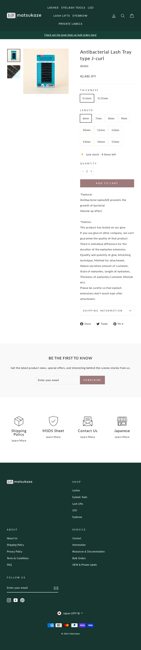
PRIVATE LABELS (71, 23)
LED (91, 7)
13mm (87, 141)
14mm (101, 141)
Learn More (19, 440)
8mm (111, 118)
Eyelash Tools (79, 497)
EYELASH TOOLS (73, 7)
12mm (115, 130)
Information (79, 545)
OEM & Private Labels (84, 564)
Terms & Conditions (18, 558)
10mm (87, 130)
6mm (86, 118)
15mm (115, 141)
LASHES (53, 7)
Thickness (89, 90)
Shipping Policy (15, 545)
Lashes (76, 490)
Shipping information (103, 310)
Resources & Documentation (88, 551)
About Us (12, 538)
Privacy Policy (14, 551)
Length (86, 110)
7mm (98, 118)
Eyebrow (77, 517)
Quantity (88, 163)
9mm (124, 118)
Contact (76, 538)
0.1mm (87, 98)
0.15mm (103, 98)
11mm (101, 130)
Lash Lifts (77, 503)
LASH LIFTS (61, 15)
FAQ (9, 564)
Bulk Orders (79, 558)
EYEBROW (80, 15)
